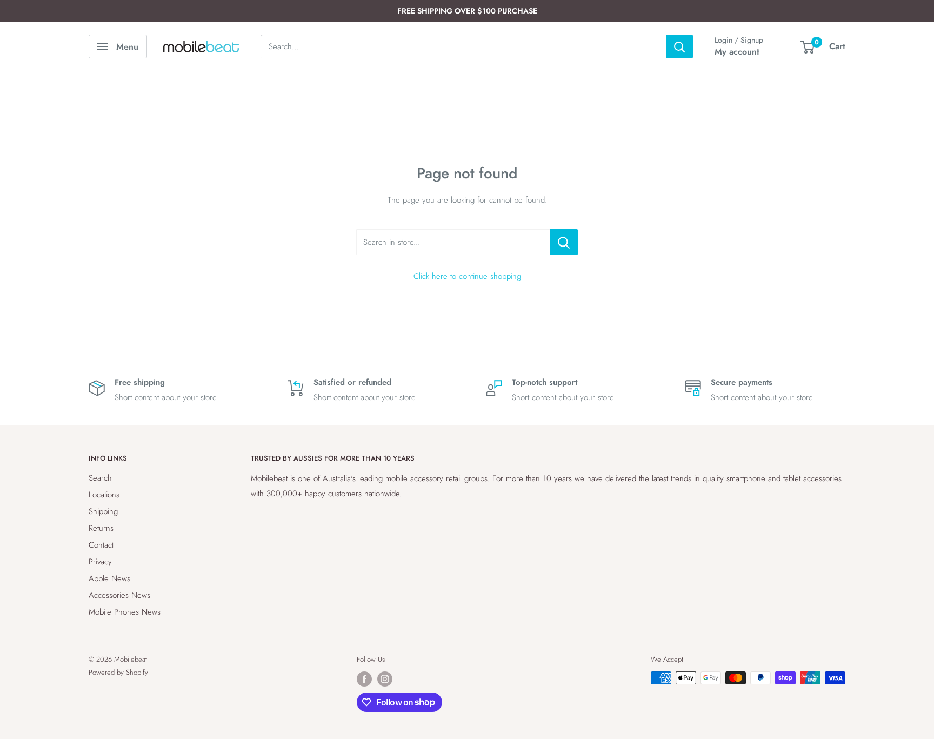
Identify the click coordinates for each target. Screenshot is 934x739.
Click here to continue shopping (467, 276)
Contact (101, 545)
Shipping (103, 511)
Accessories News (119, 595)
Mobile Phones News (125, 612)
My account (737, 51)
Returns (101, 528)
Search (100, 478)
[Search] (679, 46)
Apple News (109, 578)
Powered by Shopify (118, 672)
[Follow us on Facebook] (364, 679)
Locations (104, 495)
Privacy (100, 562)
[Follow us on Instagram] (384, 679)
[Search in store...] (564, 242)
